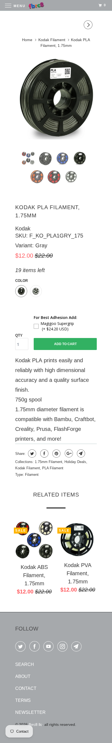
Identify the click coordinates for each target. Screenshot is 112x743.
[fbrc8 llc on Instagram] (63, 647)
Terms (23, 700)
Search (24, 664)
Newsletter (30, 712)
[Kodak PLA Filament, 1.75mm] (56, 99)
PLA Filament (52, 468)
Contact (25, 688)
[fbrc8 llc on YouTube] (49, 647)
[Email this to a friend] (80, 453)
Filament (32, 475)
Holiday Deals (75, 462)
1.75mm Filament (48, 462)
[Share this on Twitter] (31, 453)
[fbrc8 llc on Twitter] (21, 647)
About (22, 676)
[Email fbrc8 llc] (77, 647)
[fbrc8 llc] (56, 5)
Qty (19, 335)
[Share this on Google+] (68, 453)
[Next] (89, 25)
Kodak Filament (27, 468)
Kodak (22, 229)
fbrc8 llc (35, 724)
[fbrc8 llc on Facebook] (35, 647)
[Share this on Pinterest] (56, 453)
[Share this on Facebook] (43, 453)
